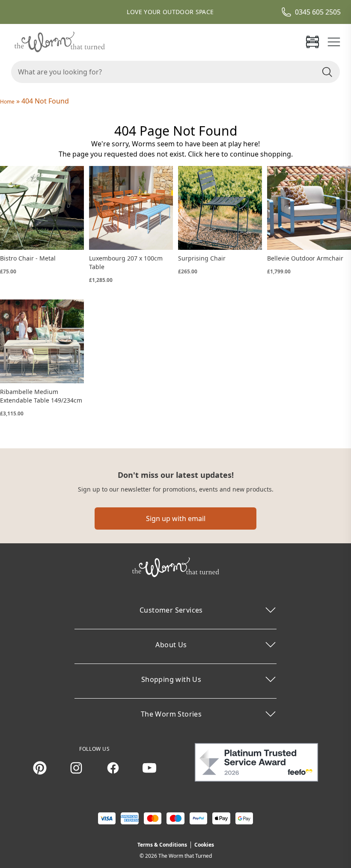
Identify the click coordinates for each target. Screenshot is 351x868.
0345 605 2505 (318, 12)
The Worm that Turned (185, 855)
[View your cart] (312, 42)
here (212, 154)
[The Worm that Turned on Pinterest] (40, 768)
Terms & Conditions (162, 844)
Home (7, 101)
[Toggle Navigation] (334, 42)
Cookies (204, 844)
